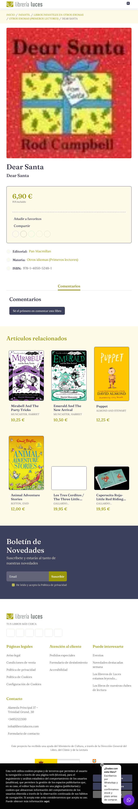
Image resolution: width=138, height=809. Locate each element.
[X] (30, 633)
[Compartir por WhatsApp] (31, 234)
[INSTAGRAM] (20, 633)
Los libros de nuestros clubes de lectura (112, 688)
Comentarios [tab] (69, 286)
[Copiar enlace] (47, 234)
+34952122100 (17, 719)
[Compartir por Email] (39, 234)
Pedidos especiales (62, 655)
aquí (46, 801)
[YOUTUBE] (49, 633)
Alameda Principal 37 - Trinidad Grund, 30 (23, 710)
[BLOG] (39, 633)
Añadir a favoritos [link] (27, 219)
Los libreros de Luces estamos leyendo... (107, 676)
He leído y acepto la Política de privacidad (41, 585)
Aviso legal (13, 655)
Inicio (10, 14)
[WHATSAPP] (58, 633)
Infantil (24, 14)
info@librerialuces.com (23, 726)
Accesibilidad (59, 669)
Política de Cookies (19, 677)
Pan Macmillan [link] (40, 251)
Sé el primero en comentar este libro (37, 311)
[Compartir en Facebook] (15, 234)
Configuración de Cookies (23, 684)
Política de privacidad (21, 669)
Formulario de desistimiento (69, 662)
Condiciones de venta (21, 662)
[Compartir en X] (23, 234)
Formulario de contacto (23, 733)
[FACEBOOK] (10, 633)
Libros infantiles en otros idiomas (59, 14)
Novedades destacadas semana (108, 665)
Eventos (98, 655)
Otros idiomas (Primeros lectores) (33, 18)
